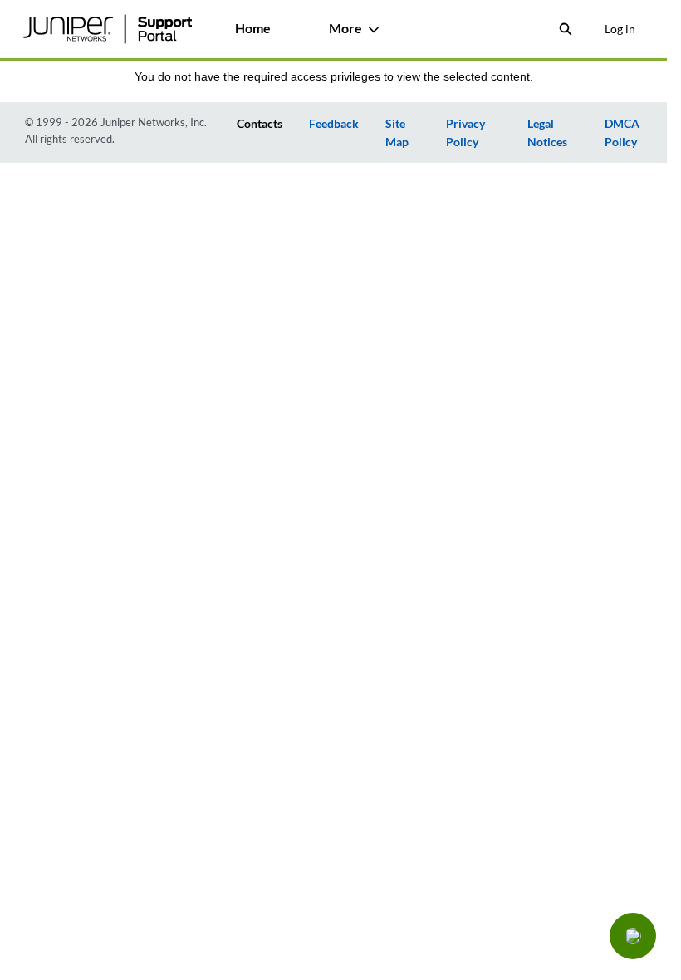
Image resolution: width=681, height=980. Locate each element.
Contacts (259, 123)
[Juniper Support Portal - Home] (107, 29)
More (345, 28)
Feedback (334, 123)
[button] (633, 936)
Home (253, 28)
